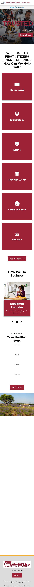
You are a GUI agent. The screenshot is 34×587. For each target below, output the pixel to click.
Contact (17, 575)
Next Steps (17, 387)
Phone (17, 364)
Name (17, 345)
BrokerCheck (19, 582)
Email (17, 354)
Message (17, 374)
